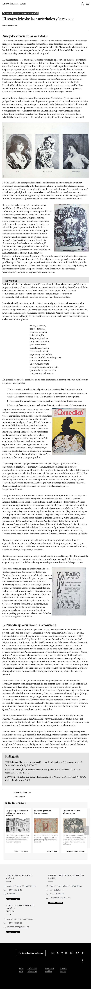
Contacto (11, 893)
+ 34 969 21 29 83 (14, 923)
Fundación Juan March (14, 4)
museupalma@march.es (60, 897)
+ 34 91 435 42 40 (14, 890)
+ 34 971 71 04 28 (57, 893)
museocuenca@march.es (18, 927)
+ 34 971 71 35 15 (57, 890)
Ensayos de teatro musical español (20, 13)
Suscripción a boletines (32, 953)
